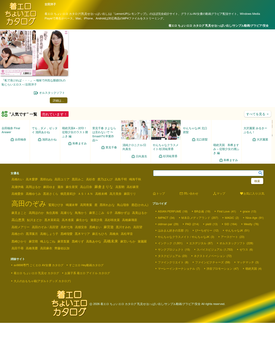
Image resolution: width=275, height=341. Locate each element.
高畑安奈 (81, 227)
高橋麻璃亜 (129, 220)
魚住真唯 (52, 213)
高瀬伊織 (17, 187)
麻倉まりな (103, 186)
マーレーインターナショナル (176, 268)
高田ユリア (62, 179)
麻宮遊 (109, 226)
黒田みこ (78, 179)
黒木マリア (82, 234)
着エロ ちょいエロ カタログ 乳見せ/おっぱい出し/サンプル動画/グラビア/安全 (219, 25)
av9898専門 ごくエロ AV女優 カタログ (38, 264)
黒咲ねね (46, 179)
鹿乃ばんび (105, 179)
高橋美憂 (32, 248)
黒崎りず (78, 241)
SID (226, 223)
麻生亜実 (72, 187)
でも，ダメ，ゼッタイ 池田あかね (45, 147)
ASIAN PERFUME (169, 211)
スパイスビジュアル (209, 249)
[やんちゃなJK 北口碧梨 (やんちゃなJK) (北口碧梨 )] (196, 138)
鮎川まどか (34, 220)
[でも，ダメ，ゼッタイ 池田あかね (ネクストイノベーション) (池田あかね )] (45, 138)
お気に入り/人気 (252, 193)
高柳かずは (122, 213)
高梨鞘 (119, 187)
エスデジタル (197, 243)
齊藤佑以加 (62, 248)
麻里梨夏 (63, 241)
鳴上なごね (47, 241)
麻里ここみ (96, 213)
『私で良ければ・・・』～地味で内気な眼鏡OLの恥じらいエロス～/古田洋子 (34, 82)
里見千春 (111, 147)
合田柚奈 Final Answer (11, 130)
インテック (165, 243)
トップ (158, 193)
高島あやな (93, 241)
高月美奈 (115, 193)
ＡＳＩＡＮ (85, 193)
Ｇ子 (109, 213)
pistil (208, 223)
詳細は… (58, 100)
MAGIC (229, 217)
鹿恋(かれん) (139, 205)
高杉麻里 (133, 187)
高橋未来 (110, 241)
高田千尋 (17, 248)
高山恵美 (18, 219)
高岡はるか (33, 187)
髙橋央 (114, 234)
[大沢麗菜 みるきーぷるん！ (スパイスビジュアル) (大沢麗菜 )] (256, 138)
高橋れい (17, 179)
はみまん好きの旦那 (171, 230)
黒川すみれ (123, 227)
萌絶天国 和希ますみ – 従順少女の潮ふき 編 (226, 149)
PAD (188, 223)
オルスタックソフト (52, 92)
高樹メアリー (20, 227)
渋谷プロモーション (219, 268)
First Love (223, 211)
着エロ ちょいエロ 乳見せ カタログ (36, 272)
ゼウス (244, 249)
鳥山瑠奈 (123, 205)
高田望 (137, 227)
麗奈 (60, 187)
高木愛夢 (32, 179)
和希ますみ (79, 143)
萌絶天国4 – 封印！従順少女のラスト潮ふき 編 (75, 132)
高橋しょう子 (49, 234)
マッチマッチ (245, 262)
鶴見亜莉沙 (68, 193)
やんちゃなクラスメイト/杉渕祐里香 (166, 147)
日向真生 (141, 156)
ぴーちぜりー (203, 230)
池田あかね (49, 156)
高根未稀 (101, 193)
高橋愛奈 (17, 193)
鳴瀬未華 (72, 205)
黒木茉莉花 (52, 220)
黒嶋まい (95, 227)
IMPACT (163, 217)
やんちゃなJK (234, 230)
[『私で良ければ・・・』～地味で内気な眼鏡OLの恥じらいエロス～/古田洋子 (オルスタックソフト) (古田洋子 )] (34, 75)
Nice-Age (251, 217)
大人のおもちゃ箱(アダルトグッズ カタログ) (42, 280)
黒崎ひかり (19, 241)
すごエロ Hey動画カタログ (86, 264)
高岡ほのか (36, 213)
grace (246, 211)
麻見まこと (19, 213)
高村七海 (67, 227)
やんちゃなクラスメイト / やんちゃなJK (183, 236)
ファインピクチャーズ (209, 262)
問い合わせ (188, 193)
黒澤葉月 (32, 234)
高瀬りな (66, 213)
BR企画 (199, 211)
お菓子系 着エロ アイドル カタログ (87, 272)
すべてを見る (257, 114)
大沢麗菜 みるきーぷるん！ (255, 147)
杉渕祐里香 (170, 156)
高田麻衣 (46, 248)
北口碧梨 (202, 156)
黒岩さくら (50, 193)
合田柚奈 (20, 139)
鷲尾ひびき (55, 205)
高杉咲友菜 (112, 220)
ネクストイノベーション (209, 255)
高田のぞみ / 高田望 (45, 227)
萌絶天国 (251, 268)
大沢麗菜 (262, 156)
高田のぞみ (28, 203)
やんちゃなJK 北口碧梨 (195, 147)
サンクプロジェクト (171, 249)
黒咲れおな (107, 205)
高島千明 (121, 179)
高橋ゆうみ (33, 193)
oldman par (165, 223)
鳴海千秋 (135, 179)
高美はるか (139, 213)
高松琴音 (127, 234)
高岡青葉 (86, 205)
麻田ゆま (49, 187)
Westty (248, 223)
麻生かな (82, 220)
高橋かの (17, 234)
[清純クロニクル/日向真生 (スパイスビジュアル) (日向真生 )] (135, 138)
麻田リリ (130, 193)
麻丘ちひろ (99, 234)
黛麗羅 (142, 241)
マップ (219, 193)
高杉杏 (90, 179)
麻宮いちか (127, 241)
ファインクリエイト (171, 262)
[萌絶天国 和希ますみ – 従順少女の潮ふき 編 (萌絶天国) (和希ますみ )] (226, 138)
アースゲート (229, 236)
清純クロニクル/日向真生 (134, 147)
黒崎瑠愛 (66, 234)
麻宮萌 (33, 241)
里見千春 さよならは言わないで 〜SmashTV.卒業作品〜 (104, 134)
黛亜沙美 (96, 220)
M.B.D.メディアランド (195, 217)
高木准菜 (68, 220)
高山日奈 (86, 187)
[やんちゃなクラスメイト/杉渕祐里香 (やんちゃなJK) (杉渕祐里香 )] (166, 138)
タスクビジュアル (169, 255)
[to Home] (21, 25)
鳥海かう (81, 213)
